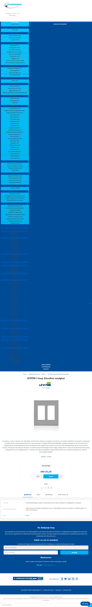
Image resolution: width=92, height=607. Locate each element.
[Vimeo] (69, 579)
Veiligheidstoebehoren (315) (15, 219)
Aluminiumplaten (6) (14, 134)
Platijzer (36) (15, 147)
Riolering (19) (15, 156)
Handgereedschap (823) (15, 206)
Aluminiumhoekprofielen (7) (14, 132)
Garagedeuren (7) (15, 56)
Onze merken (46, 365)
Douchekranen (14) (14, 50)
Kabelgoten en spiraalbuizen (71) (15, 196)
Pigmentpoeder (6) (14, 90)
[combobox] (44, 605)
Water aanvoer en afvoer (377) (15, 198)
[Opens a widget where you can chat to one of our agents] (85, 604)
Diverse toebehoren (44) (14, 166)
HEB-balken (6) (14, 117)
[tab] (28, 494)
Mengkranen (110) (14, 47)
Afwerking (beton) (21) (15, 178)
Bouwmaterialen (15, 75)
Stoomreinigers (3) (14, 73)
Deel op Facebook (45, 488)
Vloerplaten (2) (14, 100)
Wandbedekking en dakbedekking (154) (15, 93)
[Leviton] (45, 384)
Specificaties (27, 494)
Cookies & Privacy (48, 590)
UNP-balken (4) (14, 149)
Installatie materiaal (15, 182)
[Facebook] (62, 579)
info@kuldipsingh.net (49, 565)
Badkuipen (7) (14, 45)
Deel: (46, 484)
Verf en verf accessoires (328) (15, 60)
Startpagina (46, 367)
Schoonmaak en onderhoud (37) (15, 63)
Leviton (48, 388)
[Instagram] (73, 579)
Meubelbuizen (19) (14, 108)
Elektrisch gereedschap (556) (15, 208)
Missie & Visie (67, 590)
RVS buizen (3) (14, 125)
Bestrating (15, 170)
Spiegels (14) (15, 58)
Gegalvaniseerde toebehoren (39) (14, 110)
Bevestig (74, 552)
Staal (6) (15, 103)
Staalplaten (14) (14, 121)
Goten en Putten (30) (15, 180)
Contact (46, 369)
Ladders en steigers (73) (15, 217)
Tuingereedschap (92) (15, 221)
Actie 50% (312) (15, 223)
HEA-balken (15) (15, 115)
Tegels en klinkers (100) (15, 176)
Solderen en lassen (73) (15, 212)
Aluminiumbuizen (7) (14, 130)
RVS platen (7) (14, 123)
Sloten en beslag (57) (15, 54)
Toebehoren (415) (15, 210)
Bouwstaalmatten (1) (14, 151)
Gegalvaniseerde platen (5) (15, 113)
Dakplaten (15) (14, 98)
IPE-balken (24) (14, 119)
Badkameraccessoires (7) (14, 52)
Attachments (49, 494)
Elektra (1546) (15, 188)
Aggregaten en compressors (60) (15, 214)
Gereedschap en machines (15, 200)
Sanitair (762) (15, 40)
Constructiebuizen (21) (15, 138)
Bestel (51, 476)
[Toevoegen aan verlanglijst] (61, 476)
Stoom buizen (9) (14, 128)
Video (38, 494)
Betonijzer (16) (14, 141)
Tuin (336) (15, 30)
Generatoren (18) (14, 194)
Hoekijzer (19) (14, 143)
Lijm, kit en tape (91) (15, 37)
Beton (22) (15, 80)
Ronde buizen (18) (14, 145)
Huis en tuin (15, 24)
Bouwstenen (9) (14, 86)
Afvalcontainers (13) (15, 35)
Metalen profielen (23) (15, 168)
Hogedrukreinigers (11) (15, 68)
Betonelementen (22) (14, 88)
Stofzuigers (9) (14, 70)
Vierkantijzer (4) (14, 154)
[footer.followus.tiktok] (77, 579)
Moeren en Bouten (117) (14, 164)
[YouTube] (65, 579)
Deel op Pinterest (48, 488)
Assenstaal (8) (14, 136)
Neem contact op (63, 494)
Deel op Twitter (43, 488)
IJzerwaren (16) (15, 158)
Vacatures (58, 590)
